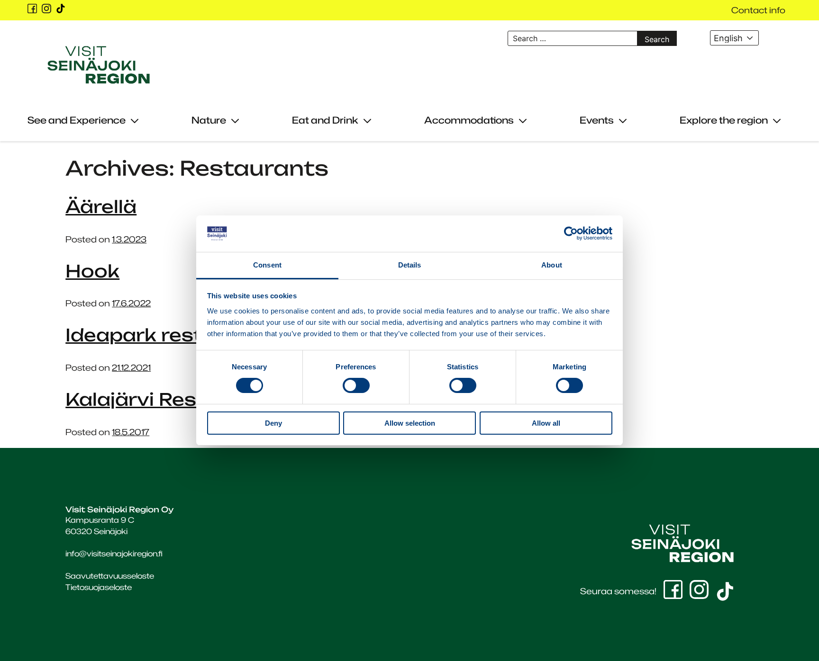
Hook (92, 271)
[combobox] (734, 37)
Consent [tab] (267, 265)
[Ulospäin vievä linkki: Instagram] (46, 8)
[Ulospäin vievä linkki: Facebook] (32, 8)
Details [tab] (409, 265)
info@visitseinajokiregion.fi (114, 553)
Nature (208, 119)
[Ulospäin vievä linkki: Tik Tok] (60, 8)
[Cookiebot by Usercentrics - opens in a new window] (570, 233)
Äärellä (100, 206)
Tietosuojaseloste (98, 587)
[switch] (356, 385)
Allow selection (409, 423)
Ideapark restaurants (174, 335)
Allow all (546, 423)
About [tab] (551, 265)
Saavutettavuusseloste (109, 576)
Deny (273, 423)
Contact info (758, 10)
